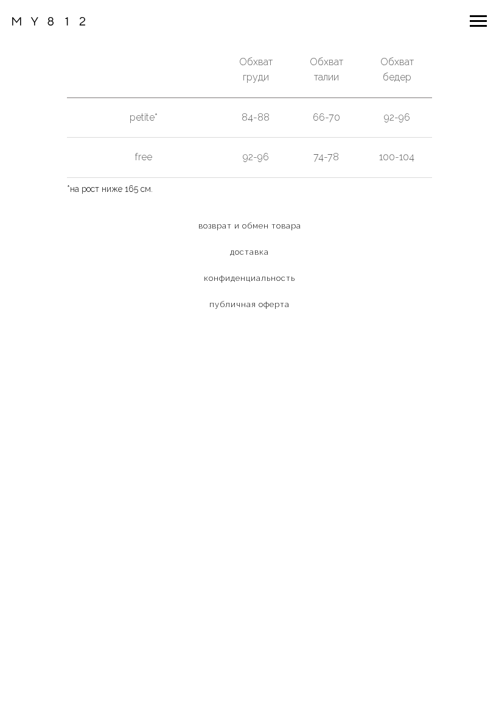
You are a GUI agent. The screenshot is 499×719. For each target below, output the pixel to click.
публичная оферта (249, 304)
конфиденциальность (249, 278)
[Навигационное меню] (478, 21)
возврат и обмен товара (249, 225)
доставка (249, 252)
